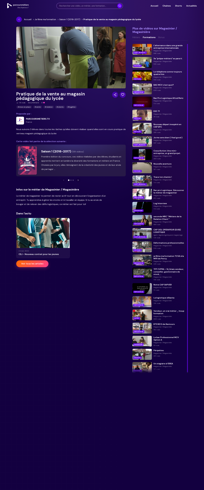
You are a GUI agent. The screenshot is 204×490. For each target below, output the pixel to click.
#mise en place (24, 107)
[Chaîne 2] (70, 180)
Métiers (136, 37)
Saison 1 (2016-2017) (69, 19)
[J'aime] (123, 95)
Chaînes (167, 5)
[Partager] (115, 95)
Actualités (191, 5)
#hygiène (71, 107)
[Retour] (19, 19)
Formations (149, 37)
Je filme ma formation (45, 19)
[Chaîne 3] (73, 180)
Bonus (161, 37)
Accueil (154, 5)
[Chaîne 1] (68, 180)
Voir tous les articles (32, 263)
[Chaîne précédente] (63, 180)
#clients (60, 107)
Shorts (178, 5)
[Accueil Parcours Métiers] (18, 5)
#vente (38, 107)
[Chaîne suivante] (78, 180)
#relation (49, 107)
